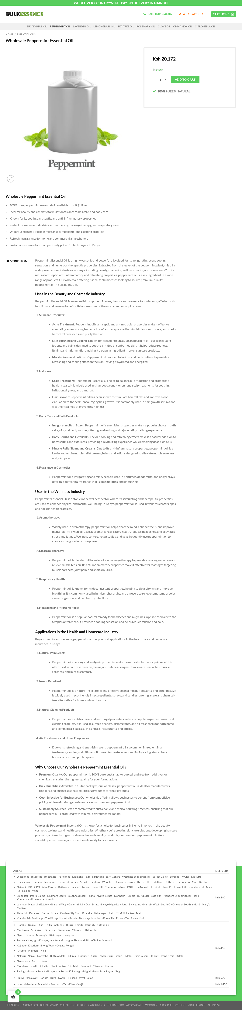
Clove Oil (164, 26)
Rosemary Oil (146, 26)
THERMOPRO (115, 1005)
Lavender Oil (82, 26)
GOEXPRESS (78, 1005)
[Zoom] (10, 178)
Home (9, 34)
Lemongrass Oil (104, 26)
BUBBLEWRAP (49, 1005)
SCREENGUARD (184, 1005)
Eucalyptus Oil (37, 26)
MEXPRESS (213, 1005)
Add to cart (185, 79)
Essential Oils (26, 34)
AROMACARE (134, 1005)
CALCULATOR (96, 1005)
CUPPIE (64, 1005)
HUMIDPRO (13, 1005)
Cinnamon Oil (182, 26)
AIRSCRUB (166, 1005)
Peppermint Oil (60, 26)
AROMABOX (30, 1005)
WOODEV (151, 1005)
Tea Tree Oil (126, 26)
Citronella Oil (205, 26)
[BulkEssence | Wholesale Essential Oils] (25, 14)
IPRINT (200, 1005)
